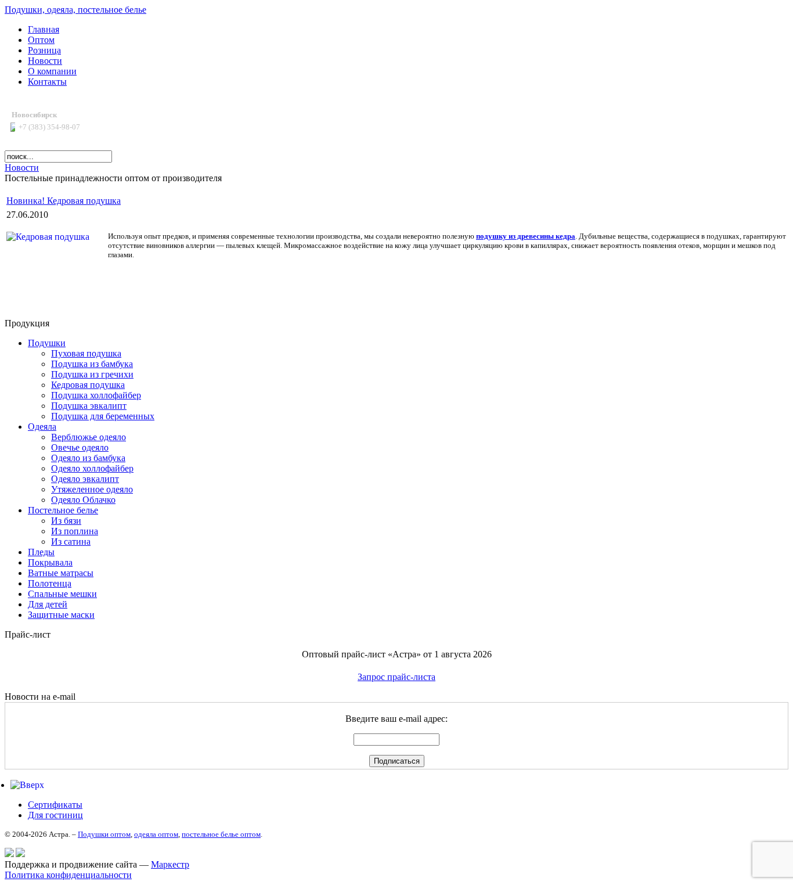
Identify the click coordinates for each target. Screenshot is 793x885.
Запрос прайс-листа (396, 677)
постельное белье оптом (221, 834)
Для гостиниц (55, 815)
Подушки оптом (104, 834)
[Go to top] (27, 785)
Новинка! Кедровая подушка (63, 201)
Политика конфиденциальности (68, 875)
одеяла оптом (156, 834)
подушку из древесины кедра (525, 236)
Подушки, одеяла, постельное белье (75, 10)
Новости (22, 167)
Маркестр (170, 864)
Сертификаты (55, 805)
